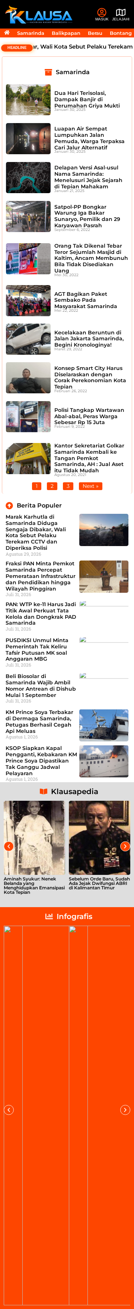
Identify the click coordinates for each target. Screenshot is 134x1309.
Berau (95, 33)
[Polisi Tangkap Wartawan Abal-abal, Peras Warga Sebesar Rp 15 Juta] (28, 416)
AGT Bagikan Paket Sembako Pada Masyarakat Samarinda (85, 300)
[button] (9, 847)
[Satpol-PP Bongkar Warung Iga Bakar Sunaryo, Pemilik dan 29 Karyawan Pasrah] (28, 216)
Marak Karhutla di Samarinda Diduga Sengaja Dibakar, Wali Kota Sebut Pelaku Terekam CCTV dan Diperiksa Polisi (36, 532)
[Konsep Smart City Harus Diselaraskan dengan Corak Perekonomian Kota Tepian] (28, 377)
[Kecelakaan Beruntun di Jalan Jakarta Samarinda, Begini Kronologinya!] (28, 339)
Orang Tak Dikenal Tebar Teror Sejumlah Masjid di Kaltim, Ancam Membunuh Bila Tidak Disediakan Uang (91, 258)
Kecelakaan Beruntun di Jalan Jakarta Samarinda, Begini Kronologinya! (89, 338)
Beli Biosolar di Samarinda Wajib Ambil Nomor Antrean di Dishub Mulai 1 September (41, 685)
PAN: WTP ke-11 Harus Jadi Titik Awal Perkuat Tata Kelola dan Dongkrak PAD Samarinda (41, 613)
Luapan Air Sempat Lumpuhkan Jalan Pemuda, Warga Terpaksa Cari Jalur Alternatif (89, 138)
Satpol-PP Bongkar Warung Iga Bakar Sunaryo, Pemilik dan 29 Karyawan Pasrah (87, 216)
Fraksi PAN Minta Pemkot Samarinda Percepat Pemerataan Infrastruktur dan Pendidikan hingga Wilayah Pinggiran (41, 576)
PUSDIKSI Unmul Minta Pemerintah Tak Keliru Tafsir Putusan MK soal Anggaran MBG (37, 649)
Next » (91, 486)
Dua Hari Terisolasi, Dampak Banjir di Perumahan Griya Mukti (87, 99)
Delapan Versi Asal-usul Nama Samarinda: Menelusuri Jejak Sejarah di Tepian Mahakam (88, 176)
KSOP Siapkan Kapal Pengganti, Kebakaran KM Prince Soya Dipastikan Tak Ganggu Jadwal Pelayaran (41, 760)
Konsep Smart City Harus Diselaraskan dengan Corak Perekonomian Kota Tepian (90, 377)
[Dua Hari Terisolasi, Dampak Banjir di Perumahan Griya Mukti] (28, 99)
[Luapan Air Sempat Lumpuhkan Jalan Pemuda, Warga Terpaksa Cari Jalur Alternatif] (28, 138)
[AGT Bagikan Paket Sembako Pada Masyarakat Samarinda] (28, 300)
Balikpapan (66, 33)
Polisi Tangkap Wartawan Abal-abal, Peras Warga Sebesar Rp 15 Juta (89, 416)
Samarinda (30, 33)
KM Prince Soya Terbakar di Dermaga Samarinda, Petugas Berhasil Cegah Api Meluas (39, 721)
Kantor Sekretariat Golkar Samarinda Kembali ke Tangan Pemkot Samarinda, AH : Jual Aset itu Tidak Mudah (89, 458)
